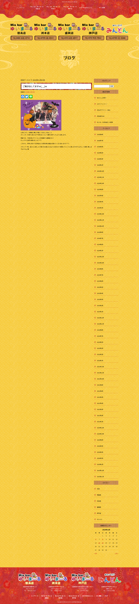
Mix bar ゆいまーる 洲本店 (53, 8)
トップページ (21, 8)
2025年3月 (100, 202)
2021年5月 (100, 397)
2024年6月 (100, 244)
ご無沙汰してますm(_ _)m (35, 86)
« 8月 (95, 553)
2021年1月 (100, 422)
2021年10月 (100, 379)
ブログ (106, 596)
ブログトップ (106, 81)
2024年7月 (100, 238)
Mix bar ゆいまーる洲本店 (60, 597)
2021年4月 (100, 403)
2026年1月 (100, 165)
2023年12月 (100, 257)
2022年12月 (100, 318)
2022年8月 (100, 330)
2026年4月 (100, 159)
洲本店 (99, 501)
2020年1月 (100, 464)
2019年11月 (100, 477)
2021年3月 (100, 409)
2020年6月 (100, 440)
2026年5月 (100, 153)
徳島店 (99, 495)
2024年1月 (100, 250)
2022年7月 (100, 336)
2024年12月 (100, 214)
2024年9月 (100, 232)
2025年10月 (100, 183)
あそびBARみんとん (86, 8)
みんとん (99, 519)
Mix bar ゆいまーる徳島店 (46, 597)
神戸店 (99, 513)
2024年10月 (100, 226)
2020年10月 (100, 434)
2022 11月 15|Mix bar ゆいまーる (69, 2)
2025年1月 (100, 208)
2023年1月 (100, 312)
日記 (98, 489)
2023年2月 (100, 305)
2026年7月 (100, 141)
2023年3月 (100, 299)
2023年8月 (100, 269)
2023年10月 (100, 263)
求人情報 (102, 8)
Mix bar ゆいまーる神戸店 (74, 597)
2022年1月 (100, 360)
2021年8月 (100, 385)
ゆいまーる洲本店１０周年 (105, 122)
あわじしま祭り (101, 98)
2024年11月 (100, 220)
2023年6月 (100, 281)
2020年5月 (100, 446)
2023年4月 (100, 293)
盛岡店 (99, 507)
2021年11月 (100, 373)
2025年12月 (100, 171)
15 (102, 543)
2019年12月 (100, 470)
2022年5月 (100, 342)
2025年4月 (100, 196)
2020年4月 (100, 452)
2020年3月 (100, 458)
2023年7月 (100, 275)
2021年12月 (100, 367)
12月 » (116, 553)
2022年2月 (100, 354)
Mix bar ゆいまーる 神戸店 (69, 8)
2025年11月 (100, 177)
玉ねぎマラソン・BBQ (103, 110)
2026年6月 (100, 147)
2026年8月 (100, 134)
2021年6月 (100, 391)
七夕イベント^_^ (102, 104)
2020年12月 (100, 428)
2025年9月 (100, 189)
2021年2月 (100, 415)
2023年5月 (100, 287)
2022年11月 (100, 324)
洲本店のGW (100, 116)
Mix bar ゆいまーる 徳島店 (37, 8)
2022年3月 (100, 348)
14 (99, 543)
